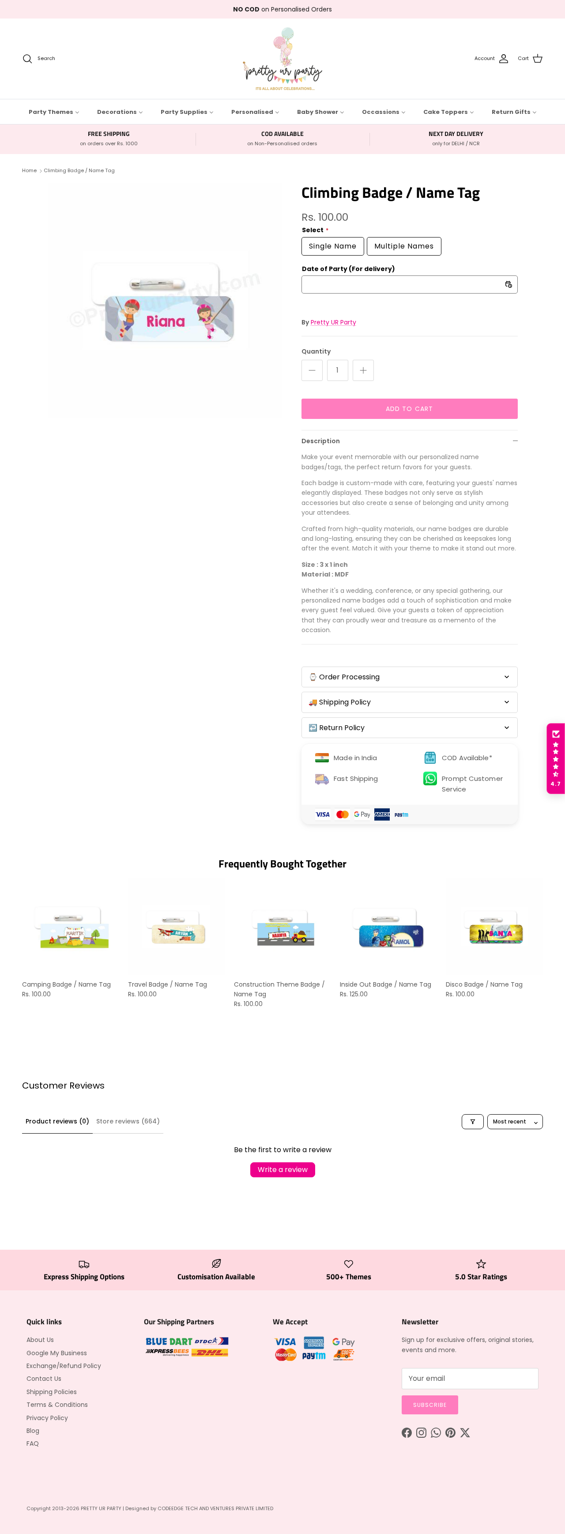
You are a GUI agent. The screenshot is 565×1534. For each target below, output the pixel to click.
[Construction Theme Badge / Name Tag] (282, 926)
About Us (40, 1339)
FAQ (32, 1443)
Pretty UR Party (333, 322)
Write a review (283, 1170)
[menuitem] (54, 111)
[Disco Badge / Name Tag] (494, 926)
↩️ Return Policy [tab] (337, 728)
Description (320, 441)
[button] (555, 759)
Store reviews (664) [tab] (128, 1121)
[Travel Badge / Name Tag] (176, 926)
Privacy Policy (47, 1417)
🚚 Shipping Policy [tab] (340, 702)
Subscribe (430, 1405)
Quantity (316, 351)
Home (29, 170)
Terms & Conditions (57, 1404)
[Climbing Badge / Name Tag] (165, 300)
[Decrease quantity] (312, 370)
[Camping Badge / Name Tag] (70, 926)
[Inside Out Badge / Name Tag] (388, 926)
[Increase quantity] (363, 370)
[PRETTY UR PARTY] (282, 58)
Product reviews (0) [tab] (57, 1121)
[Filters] (473, 1121)
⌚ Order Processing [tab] (344, 677)
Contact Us (43, 1378)
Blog (32, 1430)
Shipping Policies (51, 1391)
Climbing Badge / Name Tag (79, 170)
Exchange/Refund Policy (63, 1365)
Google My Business (56, 1353)
